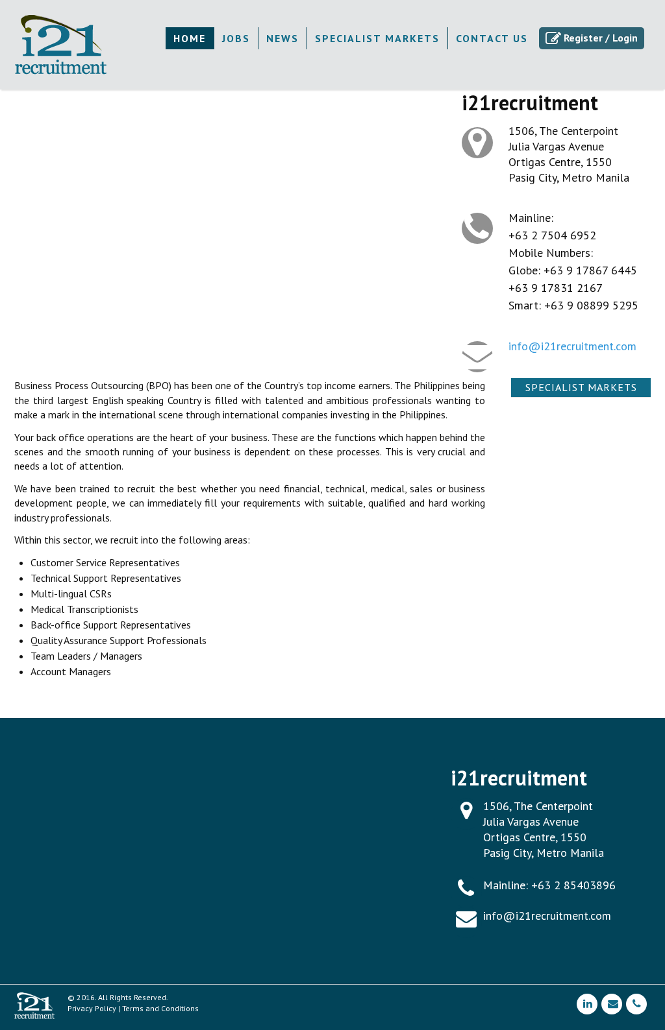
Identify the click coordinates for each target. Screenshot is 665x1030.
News (282, 38)
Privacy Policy (92, 1008)
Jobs (236, 38)
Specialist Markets (377, 38)
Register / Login (601, 37)
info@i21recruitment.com (572, 346)
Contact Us (492, 38)
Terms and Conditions (160, 1008)
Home (189, 38)
